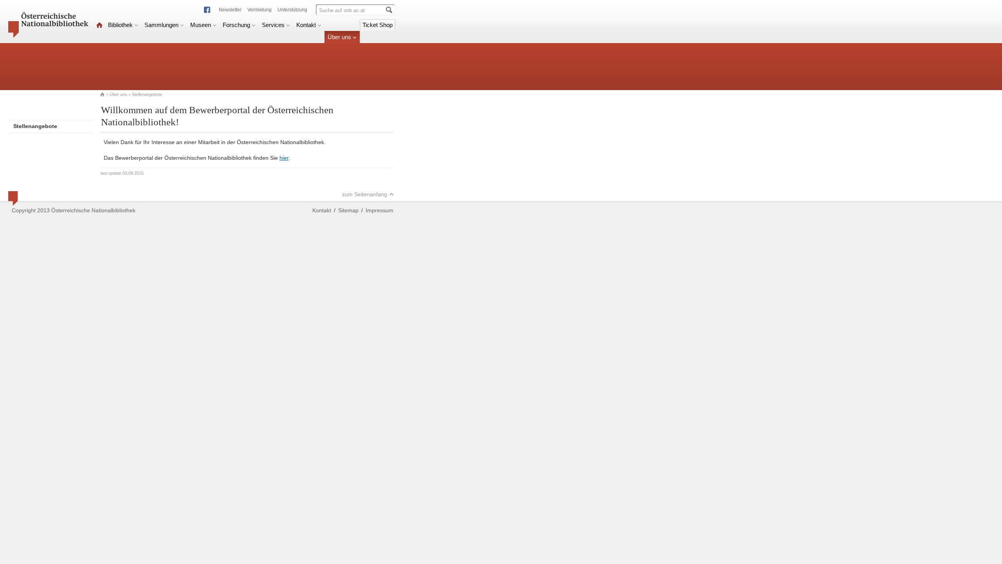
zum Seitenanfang (364, 194)
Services (273, 25)
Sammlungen (161, 25)
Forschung (236, 25)
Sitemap (348, 210)
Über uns (339, 37)
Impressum (379, 210)
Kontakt (306, 25)
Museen (200, 25)
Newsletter (230, 10)
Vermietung (259, 10)
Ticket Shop (377, 25)
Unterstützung (292, 10)
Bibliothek (120, 25)
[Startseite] (99, 25)
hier (283, 158)
